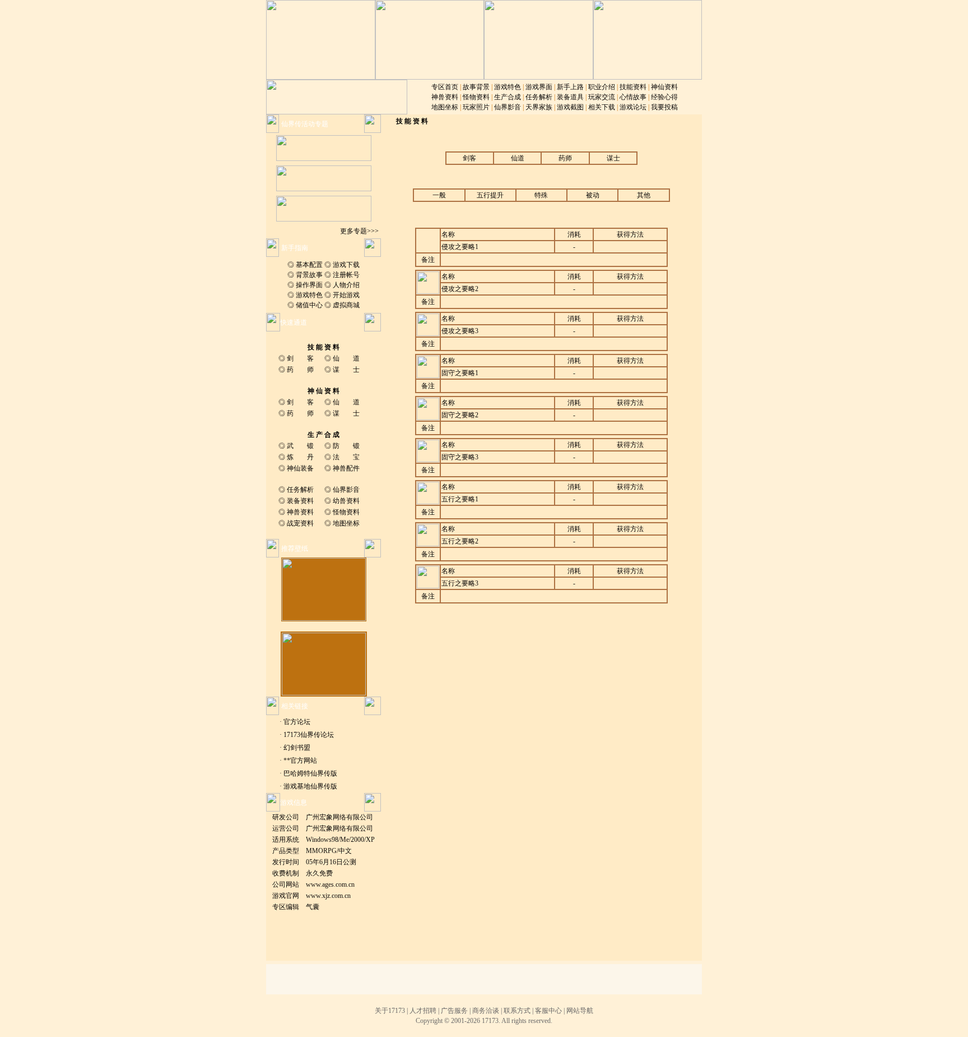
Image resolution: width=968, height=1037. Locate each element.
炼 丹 (300, 457)
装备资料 (300, 501)
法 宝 (346, 457)
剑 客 (300, 358)
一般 (439, 195)
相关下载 (601, 107)
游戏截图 (570, 107)
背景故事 (309, 275)
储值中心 (309, 305)
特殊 (541, 195)
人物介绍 (346, 285)
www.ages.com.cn (330, 884)
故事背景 (476, 87)
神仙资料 (664, 87)
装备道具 (570, 97)
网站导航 (579, 1011)
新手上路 (570, 87)
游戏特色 (507, 87)
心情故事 (633, 97)
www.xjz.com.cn (328, 896)
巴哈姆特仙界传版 (310, 773)
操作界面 (309, 285)
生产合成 (507, 97)
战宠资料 (300, 523)
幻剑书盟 (296, 748)
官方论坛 (296, 722)
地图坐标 (444, 107)
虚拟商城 (346, 305)
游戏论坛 (633, 107)
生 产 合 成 (323, 435)
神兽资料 (444, 97)
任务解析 (538, 97)
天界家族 (538, 107)
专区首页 (444, 87)
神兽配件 (346, 468)
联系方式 (517, 1011)
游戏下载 (346, 265)
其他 (643, 195)
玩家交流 (601, 97)
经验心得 (664, 97)
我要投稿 (664, 107)
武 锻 (300, 446)
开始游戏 (346, 295)
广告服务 (454, 1011)
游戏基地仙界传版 (310, 786)
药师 (565, 158)
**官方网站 (300, 760)
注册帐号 (346, 275)
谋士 (613, 158)
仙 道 (346, 358)
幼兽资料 (346, 501)
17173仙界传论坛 (308, 735)
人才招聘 (422, 1011)
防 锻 (346, 446)
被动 (592, 195)
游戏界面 (538, 87)
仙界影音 (507, 107)
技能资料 (633, 87)
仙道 (517, 158)
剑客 (469, 158)
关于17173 (390, 1011)
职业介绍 (601, 87)
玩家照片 (476, 107)
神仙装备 (300, 468)
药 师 (300, 370)
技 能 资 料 (323, 347)
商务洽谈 (485, 1011)
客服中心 (548, 1011)
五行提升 (490, 195)
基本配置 (309, 265)
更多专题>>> (359, 231)
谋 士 (346, 370)
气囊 (312, 907)
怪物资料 (476, 97)
